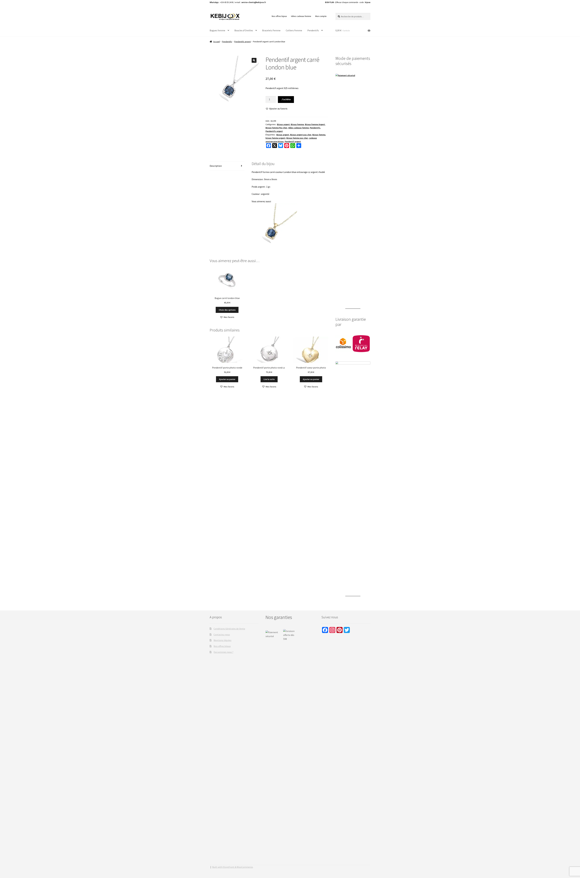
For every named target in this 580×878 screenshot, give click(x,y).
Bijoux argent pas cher (300, 134)
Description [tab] (216, 165)
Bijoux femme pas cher (297, 138)
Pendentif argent (293, 141)
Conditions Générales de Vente (229, 628)
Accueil (216, 41)
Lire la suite (269, 379)
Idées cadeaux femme (301, 16)
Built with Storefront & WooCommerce (232, 866)
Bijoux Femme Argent (315, 124)
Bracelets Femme (271, 30)
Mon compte (321, 16)
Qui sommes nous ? (223, 652)
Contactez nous (222, 634)
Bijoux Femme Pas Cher (276, 127)
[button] (254, 60)
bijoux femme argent (275, 138)
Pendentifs (313, 30)
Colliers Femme (294, 30)
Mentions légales (222, 640)
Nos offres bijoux (279, 16)
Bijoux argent (283, 124)
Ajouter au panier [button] (227, 379)
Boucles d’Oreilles (243, 30)
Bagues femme (217, 30)
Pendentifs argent (242, 41)
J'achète (286, 99)
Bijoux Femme (297, 124)
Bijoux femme (318, 134)
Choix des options (227, 309)
